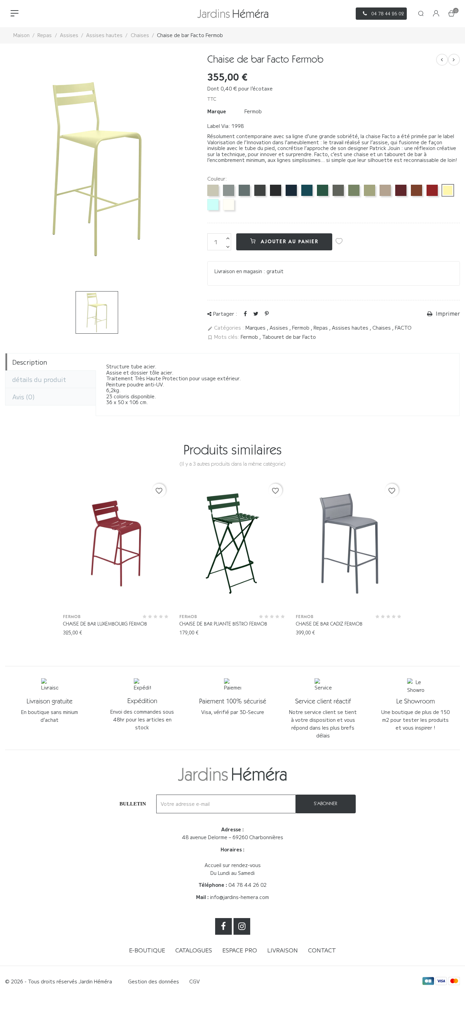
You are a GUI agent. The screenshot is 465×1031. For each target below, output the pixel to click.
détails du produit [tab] (39, 379)
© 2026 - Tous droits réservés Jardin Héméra (58, 981)
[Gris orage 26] (244, 190)
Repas (321, 327)
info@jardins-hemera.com (239, 897)
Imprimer (447, 314)
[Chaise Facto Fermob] (454, 60)
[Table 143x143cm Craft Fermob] (442, 60)
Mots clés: (223, 337)
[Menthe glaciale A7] (213, 204)
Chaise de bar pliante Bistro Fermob (223, 624)
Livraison (282, 950)
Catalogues (193, 950)
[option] (97, 312)
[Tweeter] (255, 313)
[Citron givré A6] (447, 190)
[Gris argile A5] (213, 190)
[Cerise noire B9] (400, 190)
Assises (279, 327)
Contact (322, 950)
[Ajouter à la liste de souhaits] (339, 241)
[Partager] (245, 313)
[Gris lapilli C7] (228, 190)
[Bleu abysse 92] (291, 190)
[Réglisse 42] (275, 190)
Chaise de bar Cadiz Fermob (329, 624)
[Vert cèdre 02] (322, 190)
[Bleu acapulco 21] (306, 190)
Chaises (382, 327)
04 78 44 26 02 (247, 884)
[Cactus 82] (353, 190)
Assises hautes (351, 327)
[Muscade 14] (385, 190)
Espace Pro (239, 950)
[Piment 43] (432, 190)
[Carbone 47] (260, 190)
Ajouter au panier (288, 241)
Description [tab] (29, 361)
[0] (451, 14)
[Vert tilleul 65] (369, 190)
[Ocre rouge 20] (416, 190)
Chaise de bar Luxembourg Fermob (105, 624)
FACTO (403, 327)
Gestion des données (153, 981)
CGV (194, 981)
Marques (256, 327)
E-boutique (147, 950)
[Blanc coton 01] (228, 204)
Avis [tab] (23, 396)
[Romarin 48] (338, 190)
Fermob (253, 111)
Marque (216, 112)
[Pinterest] (267, 313)
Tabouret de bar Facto (289, 336)
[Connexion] (436, 14)
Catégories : (225, 328)
